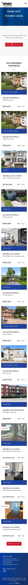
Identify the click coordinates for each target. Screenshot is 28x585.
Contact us (17, 44)
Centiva (16, 583)
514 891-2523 (8, 561)
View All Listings (14, 543)
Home (8, 44)
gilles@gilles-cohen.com (12, 564)
